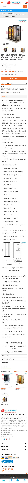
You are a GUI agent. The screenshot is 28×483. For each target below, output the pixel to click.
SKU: (2, 63)
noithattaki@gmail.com (9, 436)
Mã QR (2, 86)
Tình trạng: (3, 68)
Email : (2, 436)
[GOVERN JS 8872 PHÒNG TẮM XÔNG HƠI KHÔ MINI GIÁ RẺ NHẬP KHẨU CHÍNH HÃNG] (4, 399)
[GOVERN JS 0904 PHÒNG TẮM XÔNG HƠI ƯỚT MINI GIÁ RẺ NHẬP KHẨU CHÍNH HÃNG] (7, 379)
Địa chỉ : (3, 430)
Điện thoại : (3, 434)
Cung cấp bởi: (4, 67)
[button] (14, 97)
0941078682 (9, 434)
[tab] (14, 96)
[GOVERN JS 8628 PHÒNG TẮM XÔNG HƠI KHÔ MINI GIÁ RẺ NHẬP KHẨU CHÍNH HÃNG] (21, 379)
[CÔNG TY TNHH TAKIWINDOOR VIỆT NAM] (14, 3)
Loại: (2, 65)
